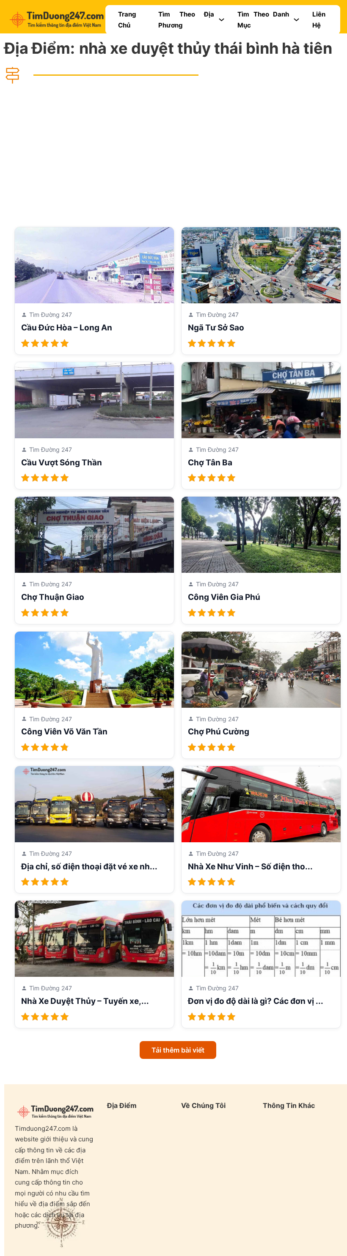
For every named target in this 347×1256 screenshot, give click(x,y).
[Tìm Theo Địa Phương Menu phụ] (221, 19)
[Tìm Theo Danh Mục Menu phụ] (296, 19)
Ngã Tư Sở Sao (216, 328)
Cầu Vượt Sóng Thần (61, 462)
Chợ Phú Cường (218, 732)
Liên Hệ (318, 19)
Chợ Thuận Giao (52, 597)
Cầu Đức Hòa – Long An (66, 328)
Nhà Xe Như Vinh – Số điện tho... (250, 866)
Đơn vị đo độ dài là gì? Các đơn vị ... (255, 1001)
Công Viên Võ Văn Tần (64, 732)
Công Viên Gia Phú (224, 597)
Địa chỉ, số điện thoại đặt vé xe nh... (89, 866)
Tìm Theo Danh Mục (263, 19)
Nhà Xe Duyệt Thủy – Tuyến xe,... (85, 1001)
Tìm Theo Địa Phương (186, 19)
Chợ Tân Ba (210, 462)
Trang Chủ (127, 19)
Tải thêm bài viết (177, 1050)
